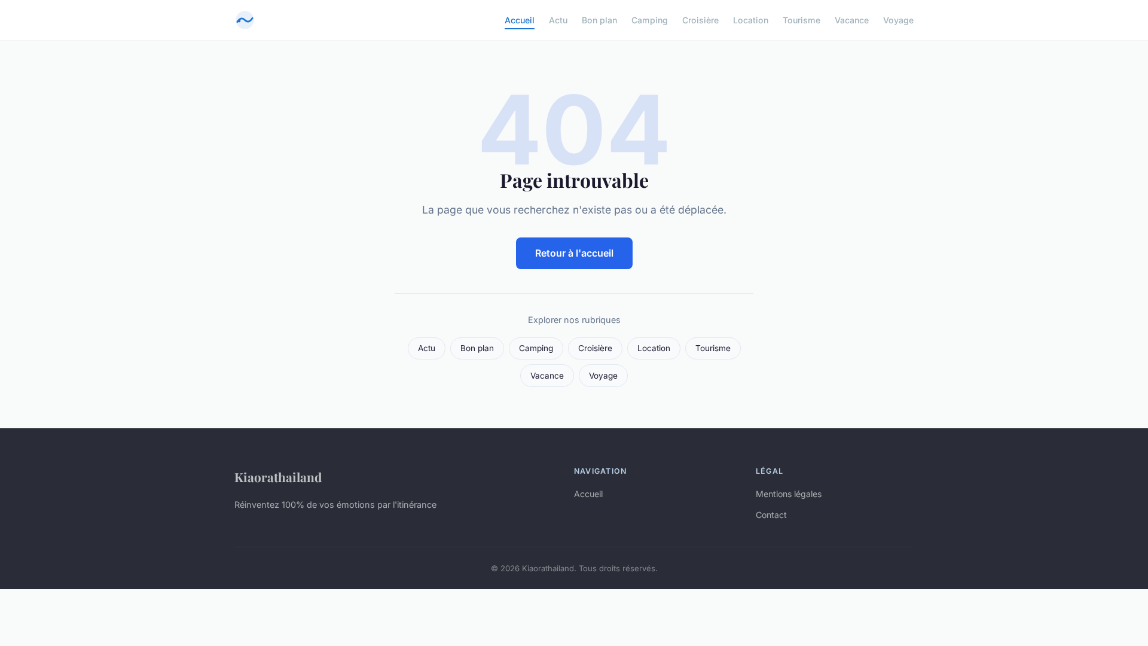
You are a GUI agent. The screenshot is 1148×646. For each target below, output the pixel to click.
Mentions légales (789, 494)
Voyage (898, 20)
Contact (771, 515)
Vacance (852, 20)
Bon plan (599, 20)
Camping (649, 20)
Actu (558, 20)
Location (750, 20)
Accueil (520, 20)
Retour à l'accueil (574, 253)
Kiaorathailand (278, 476)
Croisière (700, 20)
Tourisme (801, 20)
